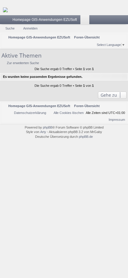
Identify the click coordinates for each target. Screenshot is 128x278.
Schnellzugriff (5, 21)
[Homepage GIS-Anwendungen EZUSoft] (64, 9)
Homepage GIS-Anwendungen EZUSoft (45, 20)
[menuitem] (91, 44)
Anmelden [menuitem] (124, 21)
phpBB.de (86, 136)
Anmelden (30, 28)
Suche (10, 28)
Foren (86, 21)
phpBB (47, 127)
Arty (43, 132)
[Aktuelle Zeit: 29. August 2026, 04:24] (84, 44)
